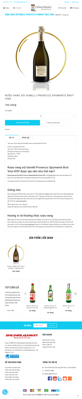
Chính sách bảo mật (11, 375)
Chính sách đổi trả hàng (12, 370)
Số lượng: (8, 110)
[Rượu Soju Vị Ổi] (68, 293)
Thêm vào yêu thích (53, 123)
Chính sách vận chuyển (12, 379)
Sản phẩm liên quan (41, 238)
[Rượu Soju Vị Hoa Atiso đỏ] (32, 293)
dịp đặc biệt (51, 181)
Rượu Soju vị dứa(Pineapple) (50, 308)
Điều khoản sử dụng (48, 340)
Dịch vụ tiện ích (47, 344)
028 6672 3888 (49, 370)
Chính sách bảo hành (11, 372)
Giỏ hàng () (75, 8)
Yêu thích (63, 8)
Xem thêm (10, 310)
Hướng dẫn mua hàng (12, 377)
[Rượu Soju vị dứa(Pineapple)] (50, 293)
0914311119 (8, 2)
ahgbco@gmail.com (21, 2)
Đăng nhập (75, 2)
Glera (47, 194)
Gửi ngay (52, 325)
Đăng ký (66, 2)
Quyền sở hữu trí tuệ (48, 347)
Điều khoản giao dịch (48, 342)
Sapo (57, 395)
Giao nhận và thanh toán (12, 367)
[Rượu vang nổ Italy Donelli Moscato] (16, 253)
